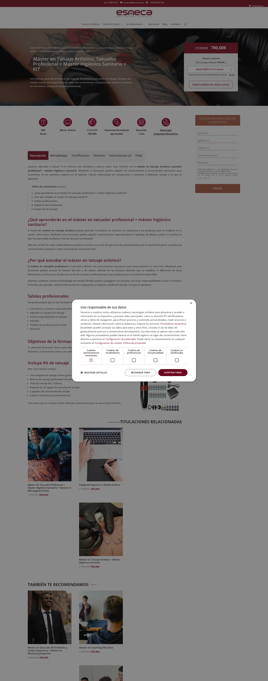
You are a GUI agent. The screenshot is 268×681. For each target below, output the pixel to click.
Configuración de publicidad (121, 339)
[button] (93, 372)
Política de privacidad (134, 342)
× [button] (191, 303)
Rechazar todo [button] (140, 372)
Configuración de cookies (108, 342)
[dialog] (134, 340)
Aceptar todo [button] (173, 372)
